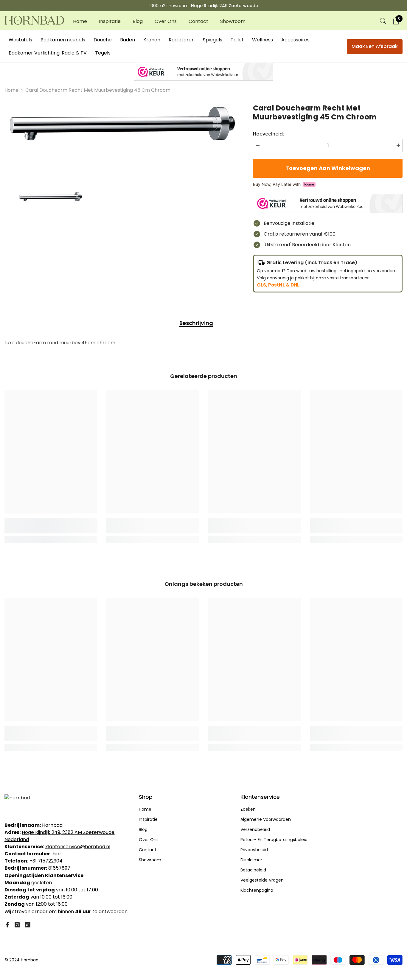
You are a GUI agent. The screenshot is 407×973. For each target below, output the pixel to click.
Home (11, 90)
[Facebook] (7, 924)
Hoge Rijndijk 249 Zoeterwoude (224, 6)
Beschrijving (196, 323)
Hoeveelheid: (268, 133)
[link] (50, 529)
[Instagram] (17, 924)
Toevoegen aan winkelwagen (326, 168)
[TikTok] (27, 924)
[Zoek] (383, 20)
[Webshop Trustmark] (203, 72)
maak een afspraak (375, 46)
